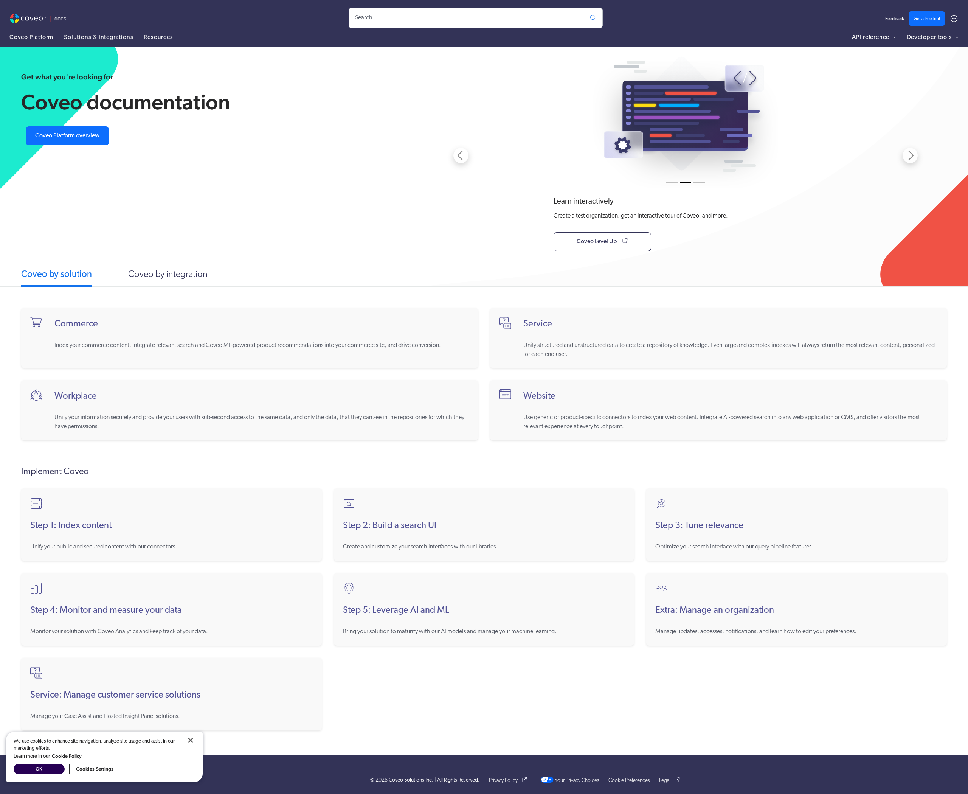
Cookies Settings (94, 769)
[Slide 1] (672, 182)
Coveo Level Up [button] (597, 242)
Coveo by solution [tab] (56, 274)
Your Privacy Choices (576, 780)
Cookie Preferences (629, 780)
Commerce (76, 324)
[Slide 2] (685, 182)
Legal (664, 780)
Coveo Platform (31, 37)
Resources (158, 37)
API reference (871, 37)
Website (539, 396)
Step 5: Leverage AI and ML (396, 610)
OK (39, 769)
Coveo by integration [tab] (168, 274)
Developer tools (930, 37)
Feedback (894, 19)
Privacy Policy (503, 780)
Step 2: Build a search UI (389, 525)
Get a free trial (927, 19)
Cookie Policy (67, 756)
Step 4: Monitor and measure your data (106, 610)
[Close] (190, 740)
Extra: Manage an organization (714, 610)
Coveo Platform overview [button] (67, 136)
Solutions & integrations (98, 37)
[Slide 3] (699, 182)
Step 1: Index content (71, 525)
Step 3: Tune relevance (699, 525)
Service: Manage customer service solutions (115, 695)
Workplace (75, 396)
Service (537, 324)
